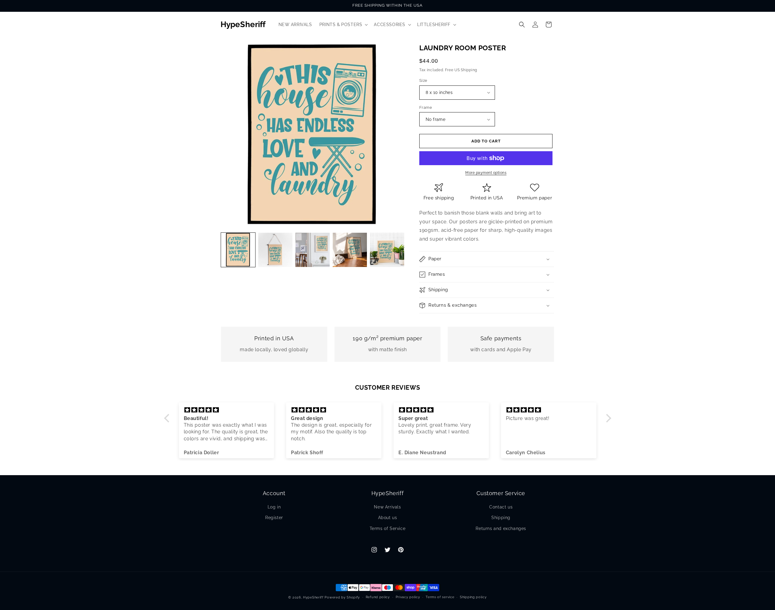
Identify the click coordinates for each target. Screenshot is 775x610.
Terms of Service (388, 528)
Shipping (500, 517)
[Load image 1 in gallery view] (238, 250)
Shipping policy (473, 597)
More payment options (485, 173)
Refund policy (378, 597)
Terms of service (440, 597)
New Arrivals (387, 507)
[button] (343, 24)
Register (274, 517)
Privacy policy (408, 597)
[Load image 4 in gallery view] (350, 250)
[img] (226, 410)
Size (423, 80)
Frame (425, 107)
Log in (274, 507)
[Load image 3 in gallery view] (312, 250)
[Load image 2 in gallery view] (275, 250)
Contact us (501, 507)
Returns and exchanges (501, 528)
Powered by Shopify (342, 597)
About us (387, 517)
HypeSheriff (313, 597)
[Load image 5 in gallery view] (387, 250)
